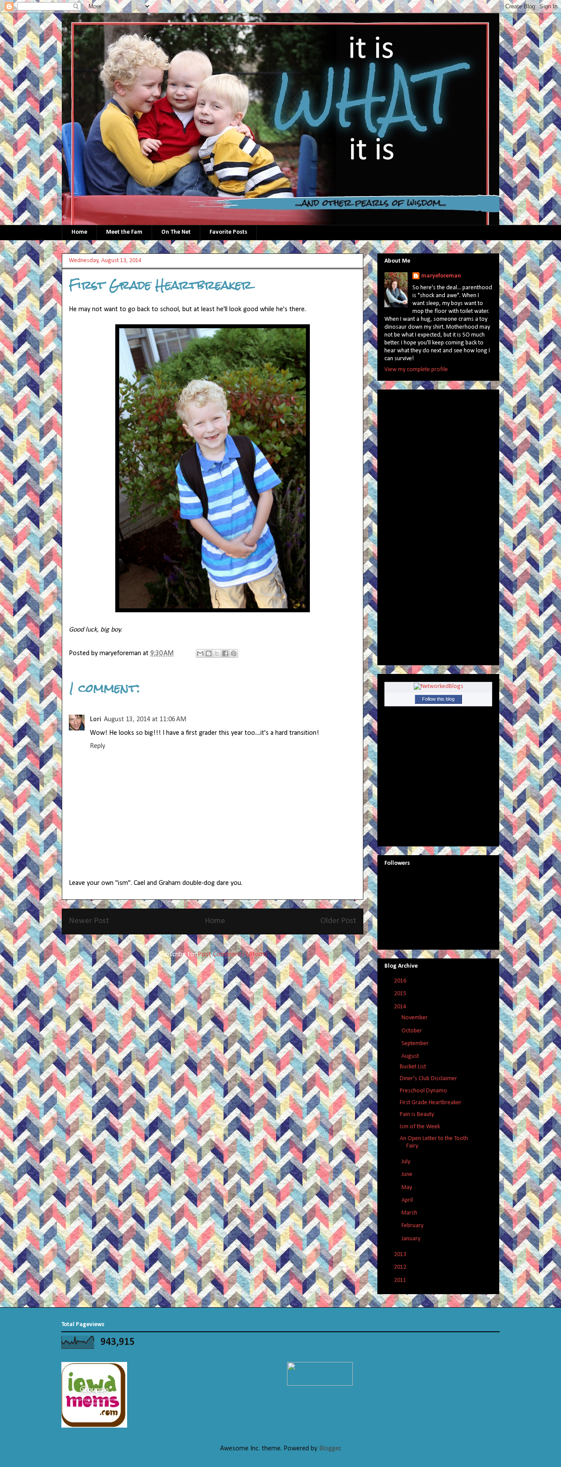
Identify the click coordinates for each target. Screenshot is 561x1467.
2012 (401, 1267)
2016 (401, 981)
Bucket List (413, 1066)
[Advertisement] (419, 524)
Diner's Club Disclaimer (428, 1078)
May (407, 1187)
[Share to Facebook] (225, 653)
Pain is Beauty (417, 1114)
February (413, 1225)
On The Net (176, 232)
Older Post (338, 921)
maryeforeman (441, 276)
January (411, 1238)
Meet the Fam (124, 232)
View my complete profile (416, 369)
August (410, 1056)
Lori (95, 719)
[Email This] (200, 653)
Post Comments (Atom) (232, 954)
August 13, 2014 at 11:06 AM (145, 719)
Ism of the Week (420, 1126)
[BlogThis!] (208, 653)
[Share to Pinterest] (233, 653)
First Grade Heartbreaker (431, 1102)
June (407, 1174)
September (415, 1043)
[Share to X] (217, 653)
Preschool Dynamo (423, 1091)
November (415, 1017)
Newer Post (89, 921)
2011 (401, 1280)
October (412, 1031)
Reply (97, 746)
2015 (401, 993)
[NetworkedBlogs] (438, 686)
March (410, 1213)
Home (79, 232)
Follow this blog (438, 699)
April (407, 1200)
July (406, 1161)
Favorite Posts (228, 232)
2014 (401, 1007)
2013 (401, 1254)
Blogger (330, 1448)
